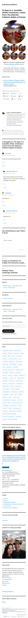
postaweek (5, 394)
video (10, 408)
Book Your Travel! (8, 298)
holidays (9, 134)
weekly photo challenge (15, 411)
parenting (18, 386)
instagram (5, 378)
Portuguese (14, 391)
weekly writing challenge (9, 413)
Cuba (19, 358)
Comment (21, 249)
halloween (18, 372)
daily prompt (19, 361)
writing (4, 419)
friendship (5, 372)
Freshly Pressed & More (9, 502)
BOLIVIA (4, 131)
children (8, 131)
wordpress (18, 416)
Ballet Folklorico (10, 64)
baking (4, 353)
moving (5, 383)
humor (20, 131)
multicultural (11, 383)
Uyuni (19, 405)
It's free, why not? (8, 331)
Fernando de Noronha (8, 369)
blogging (16, 353)
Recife (20, 394)
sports (12, 133)
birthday (10, 353)
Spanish (14, 400)
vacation (5, 408)
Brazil (9, 356)
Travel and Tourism (17, 402)
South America (6, 400)
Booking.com (5, 467)
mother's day (19, 380)
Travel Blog (5, 405)
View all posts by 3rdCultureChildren (14, 125)
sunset (4, 402)
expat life (9, 367)
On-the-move (7, 506)
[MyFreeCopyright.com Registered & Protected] (14, 579)
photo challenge (15, 389)
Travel (9, 402)
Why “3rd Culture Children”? (10, 507)
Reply (4, 165)
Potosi (11, 394)
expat (17, 131)
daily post (11, 361)
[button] (14, 32)
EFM (4, 367)
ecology (20, 364)
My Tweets (5, 520)
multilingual (19, 383)
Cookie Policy (4, 612)
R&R (16, 394)
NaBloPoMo (16, 134)
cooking (5, 358)
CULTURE (5, 361)
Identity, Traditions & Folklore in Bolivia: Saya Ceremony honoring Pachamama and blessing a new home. (14, 82)
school (9, 133)
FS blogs (11, 372)
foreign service (19, 369)
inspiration (22, 375)
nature (12, 386)
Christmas (21, 133)
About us (5, 498)
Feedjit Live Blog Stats (8, 591)
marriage (5, 380)
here (24, 71)
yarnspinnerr (8, 193)
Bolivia (22, 64)
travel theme (13, 405)
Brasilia (4, 356)
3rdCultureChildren (8, 130)
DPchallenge (13, 364)
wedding (5, 411)
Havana (5, 375)
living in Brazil (20, 378)
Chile (13, 356)
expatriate (15, 367)
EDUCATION (12, 131)
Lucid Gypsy (8, 153)
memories (11, 380)
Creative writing (12, 358)
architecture (17, 350)
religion (5, 397)
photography (5, 133)
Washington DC (17, 408)
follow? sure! (7, 318)
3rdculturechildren (9, 4)
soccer (9, 397)
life (15, 378)
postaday (22, 134)
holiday (10, 375)
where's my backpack (8, 416)
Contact (5, 500)
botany (22, 353)
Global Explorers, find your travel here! (13, 504)
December (4, 134)
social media (16, 397)
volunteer (16, 133)
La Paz (12, 134)
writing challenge (12, 419)
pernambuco (6, 389)
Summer (20, 400)
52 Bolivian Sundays (8, 350)
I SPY (23, 131)
